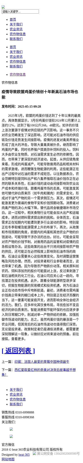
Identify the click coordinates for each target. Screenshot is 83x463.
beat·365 (24, 454)
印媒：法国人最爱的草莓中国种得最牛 (42, 361)
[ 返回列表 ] (18, 350)
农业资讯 (16, 29)
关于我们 (16, 24)
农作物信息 (18, 34)
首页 (13, 19)
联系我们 (16, 39)
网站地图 (8, 459)
